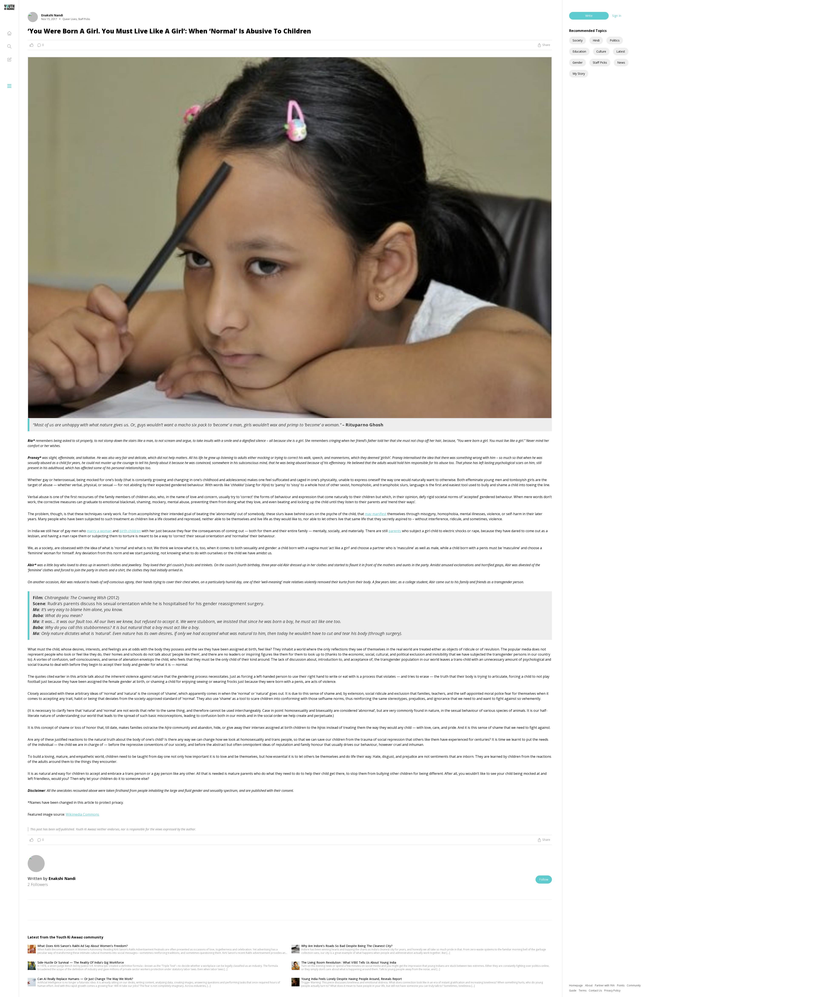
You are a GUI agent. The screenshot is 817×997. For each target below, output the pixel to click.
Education (579, 51)
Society (578, 40)
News (621, 62)
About (589, 985)
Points (621, 985)
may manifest (375, 513)
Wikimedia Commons (82, 814)
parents (395, 531)
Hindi (596, 40)
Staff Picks (600, 62)
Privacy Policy (612, 990)
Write (589, 16)
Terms (583, 990)
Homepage (576, 985)
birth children (130, 531)
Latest (620, 51)
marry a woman (99, 531)
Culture (601, 51)
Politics (615, 40)
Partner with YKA (605, 985)
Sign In (616, 16)
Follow (543, 879)
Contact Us (596, 990)
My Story (579, 74)
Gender (578, 62)
